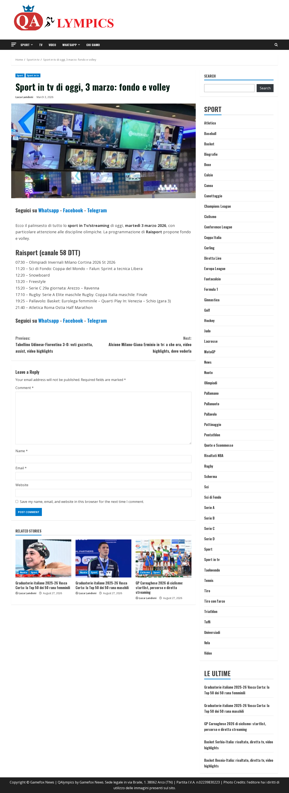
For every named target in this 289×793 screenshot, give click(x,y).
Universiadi (212, 632)
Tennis (208, 580)
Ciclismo (145, 572)
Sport (25, 44)
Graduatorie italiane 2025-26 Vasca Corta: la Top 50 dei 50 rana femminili (42, 585)
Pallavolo (210, 414)
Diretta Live (212, 258)
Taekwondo (212, 570)
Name (21, 451)
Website (21, 485)
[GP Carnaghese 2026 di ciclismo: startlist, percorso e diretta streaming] (163, 558)
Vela (207, 642)
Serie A (209, 507)
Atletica (210, 123)
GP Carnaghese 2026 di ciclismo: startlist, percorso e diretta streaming (159, 587)
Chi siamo (93, 44)
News (208, 362)
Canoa (208, 185)
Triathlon (210, 611)
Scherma (210, 476)
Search (210, 76)
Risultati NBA (213, 455)
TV (40, 44)
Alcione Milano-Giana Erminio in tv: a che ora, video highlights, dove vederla (150, 344)
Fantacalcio (212, 278)
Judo (207, 330)
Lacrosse (210, 341)
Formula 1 (211, 289)
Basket (209, 143)
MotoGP (209, 351)
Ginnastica (211, 299)
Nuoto (23, 572)
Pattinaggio (212, 424)
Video (52, 44)
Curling (209, 247)
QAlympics (66, 782)
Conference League (218, 226)
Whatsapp (69, 44)
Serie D (209, 538)
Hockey (209, 320)
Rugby (208, 466)
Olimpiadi (210, 382)
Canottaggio (213, 195)
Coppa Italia (212, 237)
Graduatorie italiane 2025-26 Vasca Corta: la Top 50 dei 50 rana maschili (102, 585)
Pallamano (211, 393)
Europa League (214, 268)
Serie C (209, 528)
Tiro (207, 590)
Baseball (210, 133)
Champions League (217, 206)
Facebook (73, 210)
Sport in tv (33, 75)
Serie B (209, 518)
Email (21, 468)
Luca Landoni (24, 97)
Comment (24, 387)
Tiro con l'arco (214, 601)
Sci (206, 486)
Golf (207, 310)
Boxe (207, 164)
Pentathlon (212, 434)
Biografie (210, 154)
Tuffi (207, 621)
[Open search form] (276, 45)
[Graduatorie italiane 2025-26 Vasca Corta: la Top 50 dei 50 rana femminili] (43, 558)
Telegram (97, 210)
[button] (13, 44)
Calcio (208, 174)
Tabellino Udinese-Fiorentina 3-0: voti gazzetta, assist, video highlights (54, 344)
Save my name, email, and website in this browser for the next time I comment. (82, 501)
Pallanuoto (211, 403)
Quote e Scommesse (218, 445)
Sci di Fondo (212, 497)
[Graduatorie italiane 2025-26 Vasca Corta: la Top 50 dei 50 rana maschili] (103, 558)
